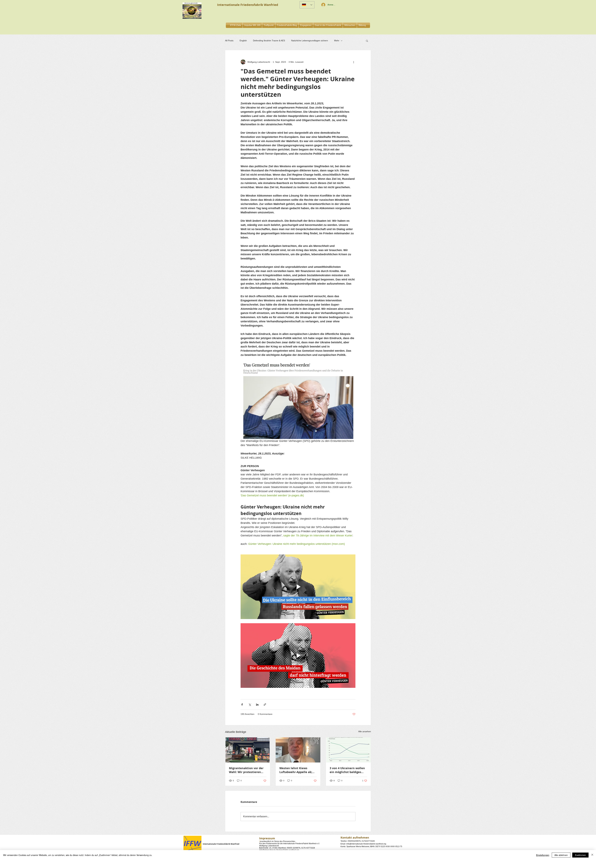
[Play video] (298, 586)
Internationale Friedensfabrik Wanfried (221, 844)
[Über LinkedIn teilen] (257, 704)
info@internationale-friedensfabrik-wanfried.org (366, 844)
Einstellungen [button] (542, 855)
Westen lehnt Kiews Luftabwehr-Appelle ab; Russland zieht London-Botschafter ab (295, 770)
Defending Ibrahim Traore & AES (269, 40)
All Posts (229, 40)
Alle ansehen (364, 731)
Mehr (336, 40)
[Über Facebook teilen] (242, 704)
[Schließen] (592, 855)
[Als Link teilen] (264, 704)
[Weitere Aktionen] (353, 62)
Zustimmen (580, 855)
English (243, 40)
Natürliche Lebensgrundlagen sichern (309, 40)
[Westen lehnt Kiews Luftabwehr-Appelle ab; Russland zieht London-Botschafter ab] (298, 749)
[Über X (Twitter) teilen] (249, 704)
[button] (306, 25)
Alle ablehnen (561, 855)
